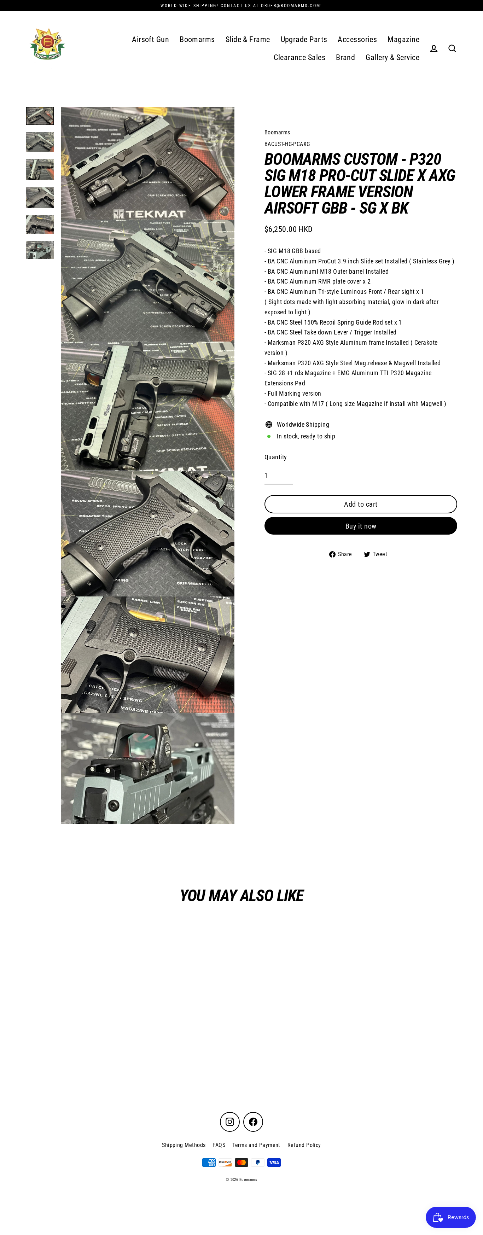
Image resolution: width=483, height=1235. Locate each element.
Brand (345, 57)
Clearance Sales (299, 57)
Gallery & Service (392, 57)
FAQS (219, 1145)
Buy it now (361, 526)
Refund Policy (304, 1145)
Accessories (357, 39)
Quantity (275, 457)
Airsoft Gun (150, 39)
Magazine (403, 39)
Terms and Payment (256, 1145)
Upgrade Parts (304, 39)
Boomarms (197, 39)
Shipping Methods (183, 1145)
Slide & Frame (248, 39)
